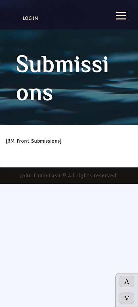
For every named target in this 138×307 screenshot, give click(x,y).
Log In (30, 18)
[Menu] (121, 16)
